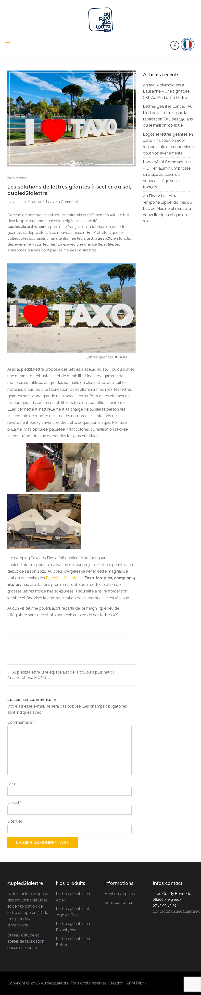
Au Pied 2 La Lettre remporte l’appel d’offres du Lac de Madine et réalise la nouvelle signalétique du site (167, 208)
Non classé (17, 178)
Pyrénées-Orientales (64, 578)
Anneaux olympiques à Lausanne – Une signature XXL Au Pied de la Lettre (166, 91)
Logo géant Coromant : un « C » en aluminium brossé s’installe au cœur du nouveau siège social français (167, 174)
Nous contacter (118, 902)
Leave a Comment (62, 202)
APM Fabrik (136, 983)
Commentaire (20, 722)
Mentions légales (119, 893)
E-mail (14, 802)
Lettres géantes (70, 908)
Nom (13, 783)
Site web (15, 821)
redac (36, 202)
